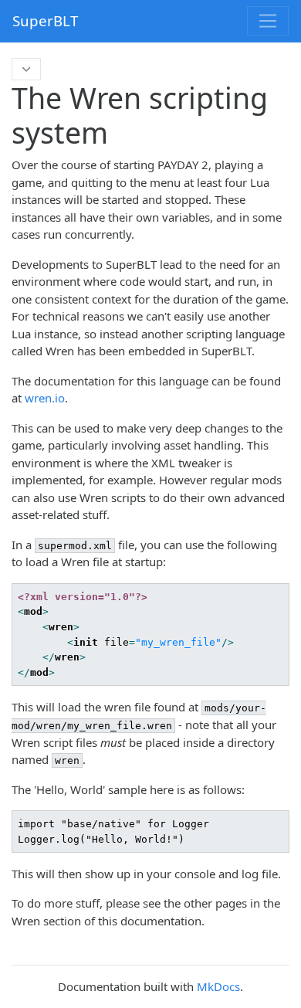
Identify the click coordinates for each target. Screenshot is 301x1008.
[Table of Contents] (26, 69)
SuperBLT (45, 20)
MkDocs (218, 986)
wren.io (45, 398)
